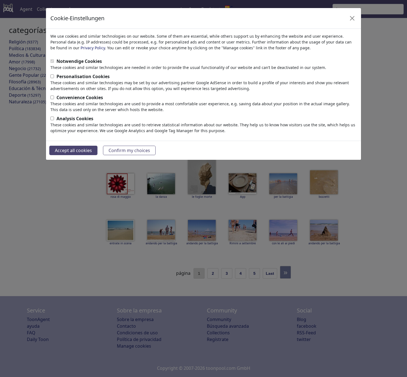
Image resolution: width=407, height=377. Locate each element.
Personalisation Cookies (83, 76)
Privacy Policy (93, 47)
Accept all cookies (73, 150)
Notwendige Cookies (79, 61)
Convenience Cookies (79, 97)
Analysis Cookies (74, 119)
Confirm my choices (129, 150)
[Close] (352, 18)
